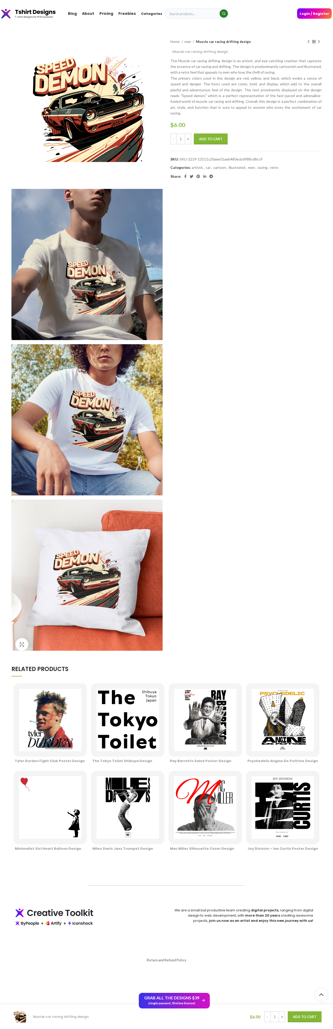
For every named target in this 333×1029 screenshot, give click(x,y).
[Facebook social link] (185, 176)
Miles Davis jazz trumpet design (122, 848)
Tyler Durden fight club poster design (50, 761)
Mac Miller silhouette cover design (202, 848)
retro (274, 167)
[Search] (224, 13)
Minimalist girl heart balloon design (48, 848)
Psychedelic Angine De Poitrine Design (282, 761)
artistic (197, 167)
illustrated (237, 167)
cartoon (219, 167)
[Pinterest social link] (198, 176)
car (208, 167)
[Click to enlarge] (21, 644)
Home (175, 42)
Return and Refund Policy (166, 960)
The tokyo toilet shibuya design (122, 761)
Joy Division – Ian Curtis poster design (282, 848)
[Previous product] (308, 41)
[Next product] (319, 41)
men (188, 42)
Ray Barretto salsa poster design (200, 761)
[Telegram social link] (211, 176)
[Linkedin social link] (205, 176)
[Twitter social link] (191, 176)
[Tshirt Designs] (33, 14)
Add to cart (210, 139)
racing (262, 167)
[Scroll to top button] (321, 994)
